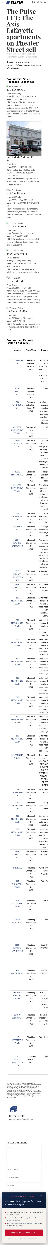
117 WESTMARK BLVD (17, 1040)
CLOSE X (41, 1195)
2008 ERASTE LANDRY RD (17, 948)
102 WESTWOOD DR (17, 516)
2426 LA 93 (17, 868)
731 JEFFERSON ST (17, 405)
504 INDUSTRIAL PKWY (17, 884)
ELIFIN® (21, 57)
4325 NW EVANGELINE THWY (17, 430)
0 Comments (31, 57)
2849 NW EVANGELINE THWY (17, 488)
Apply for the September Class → (24, 1233)
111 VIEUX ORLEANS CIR (17, 444)
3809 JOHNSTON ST (17, 588)
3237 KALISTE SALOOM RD (17, 543)
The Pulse (21, 54)
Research (12, 54)
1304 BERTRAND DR (17, 792)
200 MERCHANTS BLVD (17, 601)
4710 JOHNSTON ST (17, 392)
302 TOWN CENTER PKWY (17, 996)
